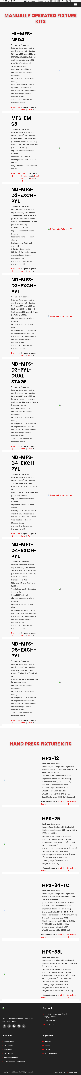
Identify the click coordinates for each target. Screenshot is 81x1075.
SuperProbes (9, 1042)
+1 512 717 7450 (69, 1)
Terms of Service (59, 1072)
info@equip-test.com (34, 1)
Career (47, 1050)
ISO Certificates (51, 1054)
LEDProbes (8, 1050)
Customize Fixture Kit (60, 229)
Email (23, 110)
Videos (47, 1046)
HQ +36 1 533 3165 (53, 1)
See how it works (24, 176)
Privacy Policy (72, 1072)
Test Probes (8, 1046)
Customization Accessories (14, 1062)
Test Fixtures (8, 1054)
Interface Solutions (11, 1058)
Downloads (49, 1042)
